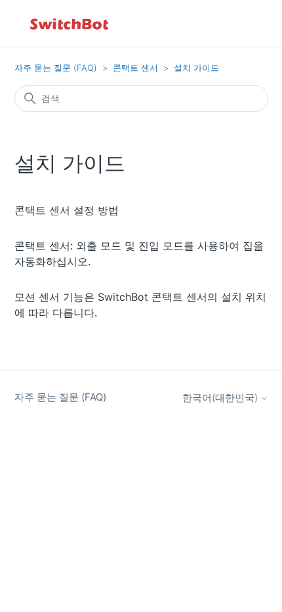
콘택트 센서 (135, 67)
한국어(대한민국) (221, 397)
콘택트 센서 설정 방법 (66, 210)
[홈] (70, 23)
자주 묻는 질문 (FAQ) (55, 67)
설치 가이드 (196, 67)
